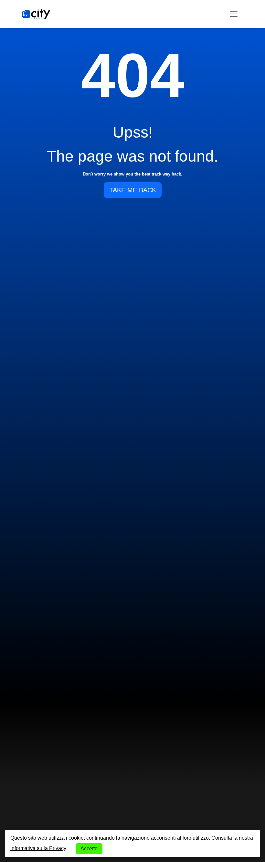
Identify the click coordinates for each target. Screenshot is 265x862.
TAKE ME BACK (132, 190)
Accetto (89, 848)
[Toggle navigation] (233, 14)
